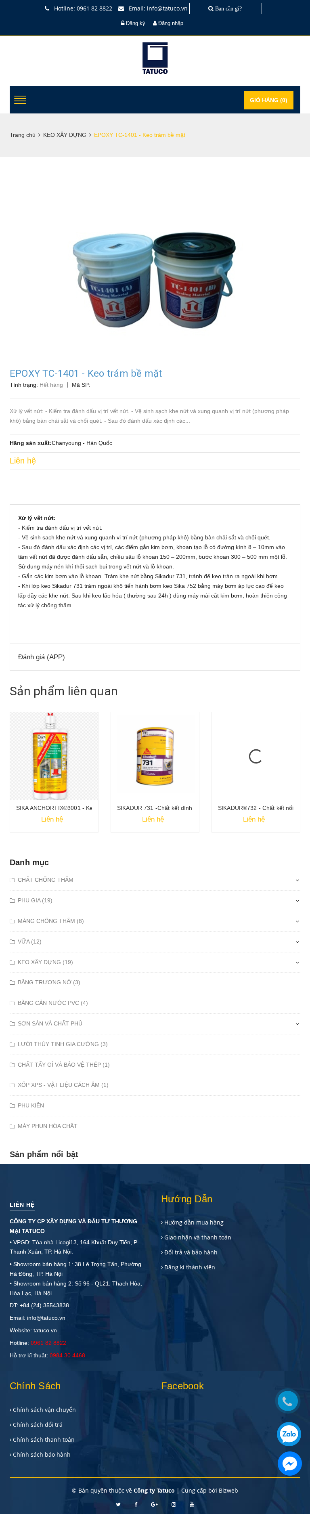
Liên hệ (22, 1205)
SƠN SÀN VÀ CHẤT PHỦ (50, 1023)
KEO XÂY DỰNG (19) (45, 962)
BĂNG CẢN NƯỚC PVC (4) (53, 1003)
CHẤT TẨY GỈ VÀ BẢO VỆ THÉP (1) (64, 1064)
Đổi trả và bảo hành (191, 1252)
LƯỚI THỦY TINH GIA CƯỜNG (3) (63, 1044)
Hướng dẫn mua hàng (194, 1222)
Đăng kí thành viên (189, 1267)
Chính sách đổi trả (38, 1424)
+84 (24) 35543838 (44, 1305)
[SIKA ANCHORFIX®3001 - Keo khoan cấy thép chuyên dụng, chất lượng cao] (54, 756)
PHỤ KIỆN (31, 1105)
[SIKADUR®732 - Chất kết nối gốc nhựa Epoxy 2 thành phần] (256, 756)
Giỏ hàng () (268, 100)
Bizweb (228, 1490)
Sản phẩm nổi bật (44, 1154)
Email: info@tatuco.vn (157, 8)
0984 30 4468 (67, 1355)
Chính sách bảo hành (42, 1454)
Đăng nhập (170, 23)
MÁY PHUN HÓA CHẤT (48, 1126)
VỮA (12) (30, 941)
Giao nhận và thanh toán (197, 1237)
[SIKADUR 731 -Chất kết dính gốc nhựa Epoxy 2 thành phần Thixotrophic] (155, 756)
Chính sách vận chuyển (44, 1409)
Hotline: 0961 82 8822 (82, 8)
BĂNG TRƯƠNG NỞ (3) (49, 982)
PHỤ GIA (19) (35, 900)
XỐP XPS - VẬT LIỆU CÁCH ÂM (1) (63, 1085)
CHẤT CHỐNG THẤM (45, 880)
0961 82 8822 (48, 1343)
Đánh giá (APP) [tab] (41, 657)
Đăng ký (135, 23)
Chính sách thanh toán (44, 1439)
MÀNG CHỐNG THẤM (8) (51, 921)
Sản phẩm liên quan (64, 691)
